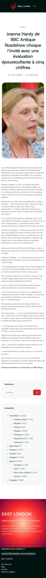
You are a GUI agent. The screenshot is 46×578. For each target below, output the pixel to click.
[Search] (37, 392)
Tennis (17, 476)
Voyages (13, 480)
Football (17, 465)
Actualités (13, 415)
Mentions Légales (8, 572)
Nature (17, 427)
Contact (4, 569)
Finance (12, 450)
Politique (18, 434)
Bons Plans (14, 446)
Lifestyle (13, 457)
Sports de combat (22, 472)
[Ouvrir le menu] (34, 6)
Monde (17, 423)
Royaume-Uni (20, 438)
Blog (3, 567)
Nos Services (6, 564)
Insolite (12, 453)
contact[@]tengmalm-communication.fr (18, 553)
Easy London (24, 6)
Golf (16, 469)
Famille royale (20, 419)
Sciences (18, 442)
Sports (12, 461)
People (23, 27)
